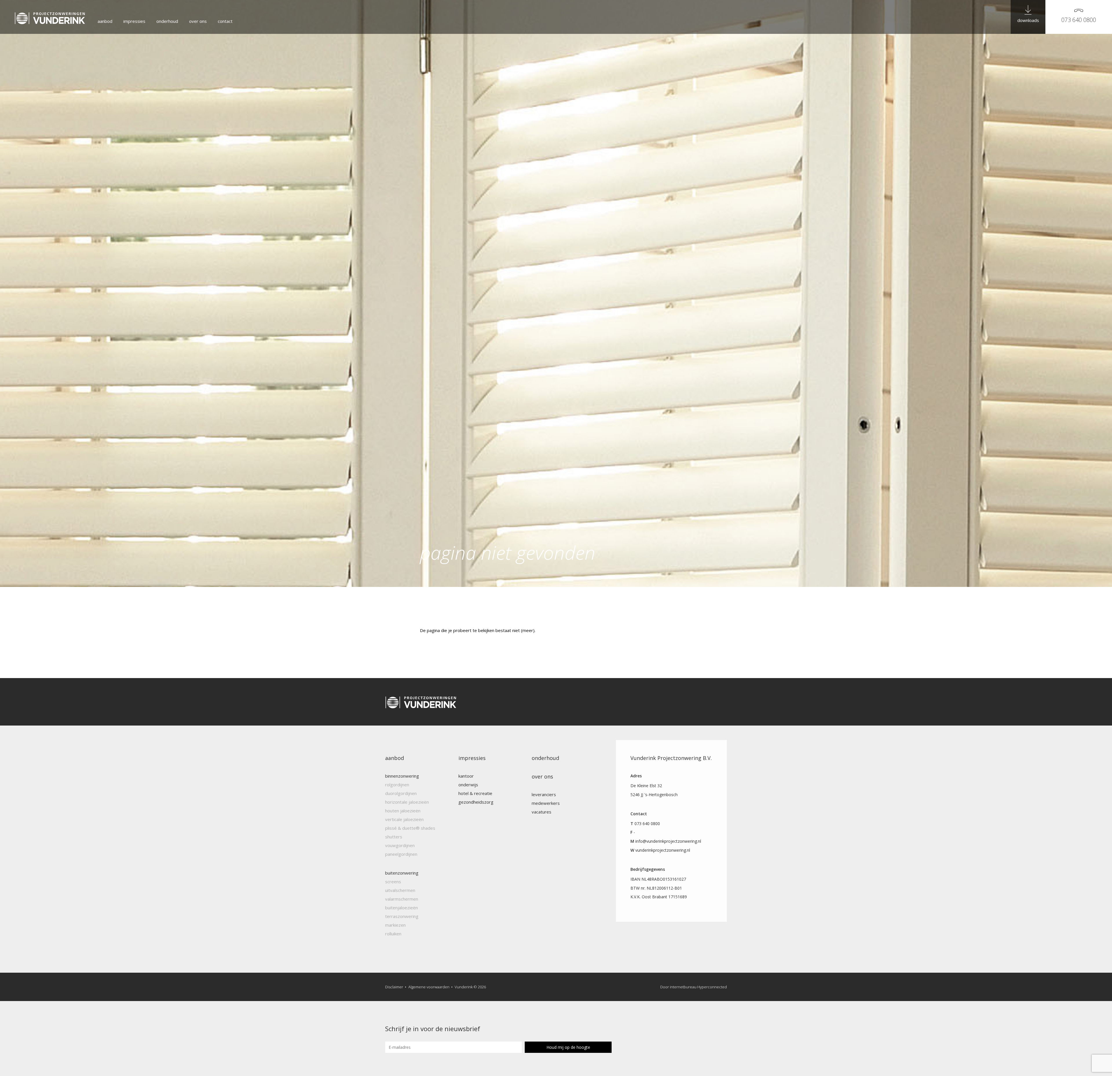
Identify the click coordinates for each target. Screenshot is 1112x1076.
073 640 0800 (1078, 20)
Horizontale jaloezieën (407, 802)
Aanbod (105, 21)
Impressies (134, 21)
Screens (393, 881)
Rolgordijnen (397, 784)
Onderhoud (167, 21)
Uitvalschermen (400, 890)
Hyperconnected (712, 986)
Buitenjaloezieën (401, 907)
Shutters (393, 837)
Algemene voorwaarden (428, 986)
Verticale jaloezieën (404, 819)
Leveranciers (544, 794)
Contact (225, 21)
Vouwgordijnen (400, 845)
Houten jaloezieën (402, 811)
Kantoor (466, 776)
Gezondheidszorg (475, 802)
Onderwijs (468, 784)
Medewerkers (546, 803)
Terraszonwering (401, 916)
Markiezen (395, 925)
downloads (1028, 20)
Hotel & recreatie (475, 793)
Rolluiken (393, 934)
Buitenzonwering (401, 873)
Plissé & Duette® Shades (410, 828)
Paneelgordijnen (401, 854)
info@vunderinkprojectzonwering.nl (668, 841)
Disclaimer (394, 986)
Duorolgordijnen (401, 793)
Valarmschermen (401, 899)
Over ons (198, 21)
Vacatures (541, 812)
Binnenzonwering (402, 776)
